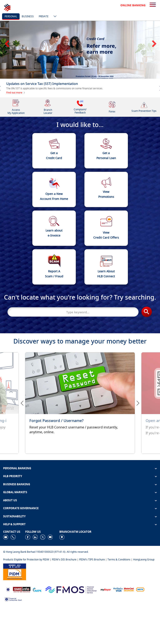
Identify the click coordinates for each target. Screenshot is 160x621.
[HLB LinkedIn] (35, 559)
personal (11, 16)
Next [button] (154, 51)
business (28, 16)
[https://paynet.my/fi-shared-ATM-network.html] (140, 612)
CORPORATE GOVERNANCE (21, 531)
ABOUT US (10, 523)
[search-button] (153, 5)
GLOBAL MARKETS (15, 515)
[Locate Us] (61, 559)
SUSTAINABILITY (14, 539)
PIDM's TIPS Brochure (92, 582)
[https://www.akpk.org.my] (37, 612)
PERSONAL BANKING (17, 491)
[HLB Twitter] (42, 559)
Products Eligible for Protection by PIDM (26, 582)
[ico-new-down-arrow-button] (54, 16)
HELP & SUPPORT (14, 547)
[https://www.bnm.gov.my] (8, 613)
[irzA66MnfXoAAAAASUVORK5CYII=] (13, 559)
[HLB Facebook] (27, 559)
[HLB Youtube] (50, 559)
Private (44, 16)
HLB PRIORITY (12, 499)
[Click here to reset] (80, 426)
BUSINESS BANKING (16, 507)
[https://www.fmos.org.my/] (71, 612)
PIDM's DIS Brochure (64, 582)
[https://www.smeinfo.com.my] (21, 612)
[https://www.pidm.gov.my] (14, 594)
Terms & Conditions (119, 582)
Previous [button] (6, 51)
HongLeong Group (143, 582)
